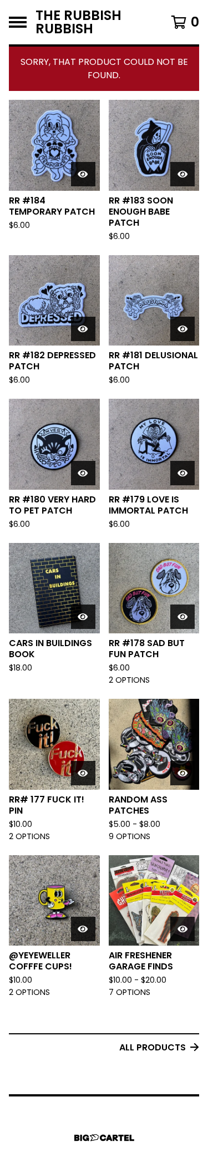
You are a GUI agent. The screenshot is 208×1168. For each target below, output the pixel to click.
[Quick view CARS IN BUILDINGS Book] (83, 617)
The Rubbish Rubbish (78, 22)
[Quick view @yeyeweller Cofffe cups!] (83, 929)
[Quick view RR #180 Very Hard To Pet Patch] (83, 473)
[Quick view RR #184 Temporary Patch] (83, 174)
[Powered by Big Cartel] (104, 1138)
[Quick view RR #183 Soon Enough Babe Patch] (182, 174)
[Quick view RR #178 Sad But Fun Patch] (182, 617)
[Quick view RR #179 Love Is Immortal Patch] (182, 473)
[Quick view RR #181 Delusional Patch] (182, 329)
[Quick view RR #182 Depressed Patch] (83, 329)
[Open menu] (18, 22)
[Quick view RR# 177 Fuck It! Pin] (83, 773)
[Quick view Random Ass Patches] (182, 773)
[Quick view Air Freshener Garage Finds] (182, 929)
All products (152, 1047)
